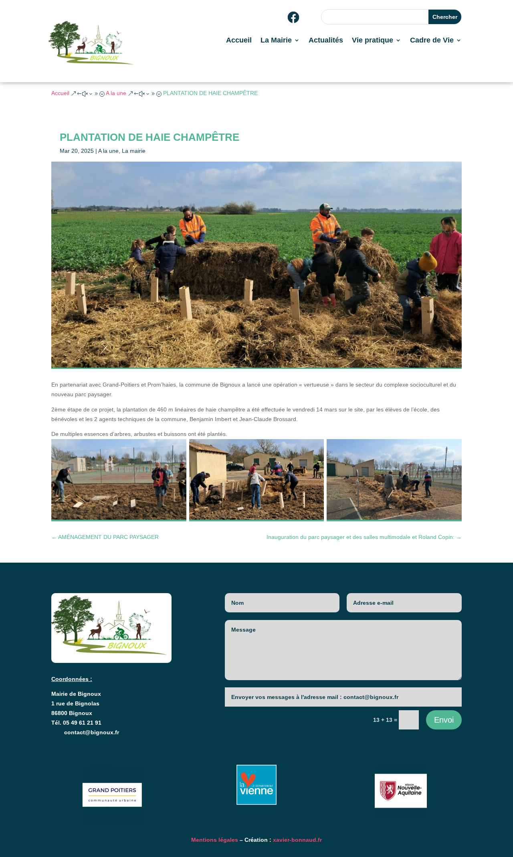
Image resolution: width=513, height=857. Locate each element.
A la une (108, 151)
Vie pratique (372, 40)
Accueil (239, 40)
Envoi (444, 719)
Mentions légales (214, 840)
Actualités (326, 40)
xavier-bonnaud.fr (297, 840)
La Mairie (276, 40)
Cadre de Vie (432, 40)
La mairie (133, 151)
